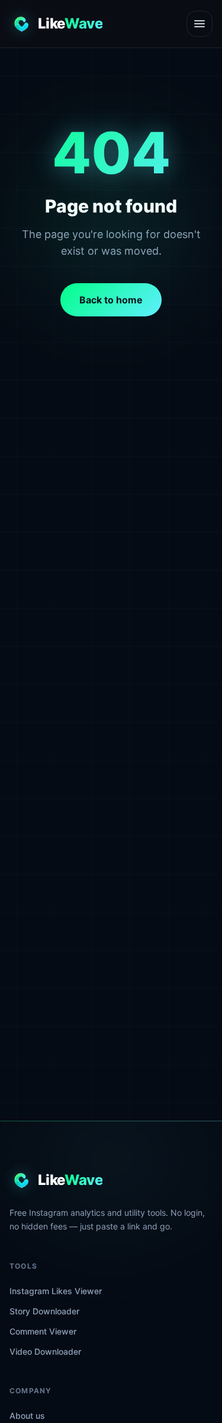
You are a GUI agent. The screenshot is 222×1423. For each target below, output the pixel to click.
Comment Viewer (42, 1331)
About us (27, 1416)
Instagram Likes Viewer (55, 1291)
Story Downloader (44, 1311)
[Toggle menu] (199, 24)
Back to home (111, 300)
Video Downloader (45, 1351)
